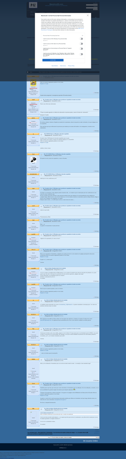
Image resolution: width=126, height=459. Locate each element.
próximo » (96, 433)
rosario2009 (33, 268)
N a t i (66, 447)
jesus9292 (33, 234)
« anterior (97, 431)
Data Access (63, 65)
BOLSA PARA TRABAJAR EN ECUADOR (55, 268)
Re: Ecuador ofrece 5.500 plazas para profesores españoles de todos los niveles (62, 99)
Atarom (33, 383)
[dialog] (63, 40)
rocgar (33, 188)
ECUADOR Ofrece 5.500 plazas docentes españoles (56, 133)
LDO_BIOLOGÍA (33, 174)
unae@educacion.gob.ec (60, 399)
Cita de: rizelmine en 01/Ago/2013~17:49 (47, 412)
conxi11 (33, 205)
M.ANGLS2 (33, 314)
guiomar (33, 117)
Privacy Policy (71, 65)
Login (47, 83)
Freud (33, 154)
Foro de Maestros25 (32, 432)
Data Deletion (55, 65)
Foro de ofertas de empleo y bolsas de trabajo (64, 432)
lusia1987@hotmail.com (45, 320)
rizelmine (33, 359)
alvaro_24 (33, 249)
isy (33, 300)
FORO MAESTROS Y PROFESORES (45, 432)
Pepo (33, 328)
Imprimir (97, 429)
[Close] (88, 15)
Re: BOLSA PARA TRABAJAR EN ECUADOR (55, 300)
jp (33, 133)
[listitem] (63, 35)
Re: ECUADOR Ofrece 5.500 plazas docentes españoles (57, 154)
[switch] (81, 39)
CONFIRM (53, 60)
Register (42, 83)
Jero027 (33, 99)
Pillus (33, 408)
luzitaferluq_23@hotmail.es (66, 304)
